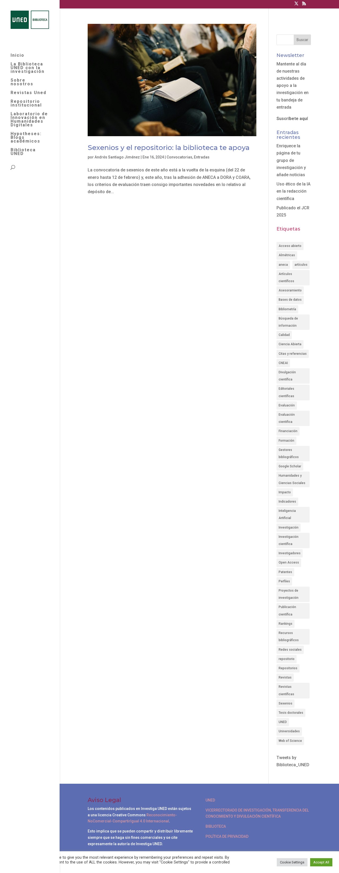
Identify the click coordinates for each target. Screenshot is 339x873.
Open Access (289, 562)
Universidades (289, 731)
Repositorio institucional (26, 104)
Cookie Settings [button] (292, 862)
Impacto (285, 492)
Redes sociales (290, 650)
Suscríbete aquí (292, 118)
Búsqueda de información (288, 322)
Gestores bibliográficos (289, 453)
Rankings (285, 624)
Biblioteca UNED (23, 152)
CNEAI (283, 363)
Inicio (17, 56)
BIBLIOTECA (216, 826)
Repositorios (288, 668)
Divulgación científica (287, 375)
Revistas (285, 677)
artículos (301, 265)
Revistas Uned (28, 93)
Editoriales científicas (286, 392)
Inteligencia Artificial (287, 514)
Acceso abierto (290, 246)
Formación (286, 440)
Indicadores (287, 501)
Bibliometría (287, 309)
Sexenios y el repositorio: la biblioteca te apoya (168, 147)
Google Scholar (290, 466)
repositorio (287, 659)
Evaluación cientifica (287, 418)
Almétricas (287, 255)
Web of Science (290, 741)
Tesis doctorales (291, 713)
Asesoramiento (290, 290)
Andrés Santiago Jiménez (117, 157)
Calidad (284, 335)
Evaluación (287, 405)
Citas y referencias (293, 354)
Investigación (288, 527)
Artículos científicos (286, 277)
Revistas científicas (286, 690)
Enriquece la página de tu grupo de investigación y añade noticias (291, 160)
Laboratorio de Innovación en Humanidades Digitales (29, 119)
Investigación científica (288, 540)
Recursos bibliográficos (289, 636)
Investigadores (290, 553)
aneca (283, 265)
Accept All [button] (321, 862)
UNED (283, 722)
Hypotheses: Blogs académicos (26, 138)
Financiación (288, 431)
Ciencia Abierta (290, 344)
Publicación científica (287, 610)
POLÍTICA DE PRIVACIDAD (227, 836)
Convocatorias (179, 157)
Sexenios (285, 703)
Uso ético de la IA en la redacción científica (293, 191)
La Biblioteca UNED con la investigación (27, 68)
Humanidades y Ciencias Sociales (292, 479)
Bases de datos (290, 300)
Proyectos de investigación (288, 594)
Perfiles (284, 581)
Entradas (201, 157)
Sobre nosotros (22, 82)
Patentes (285, 572)
